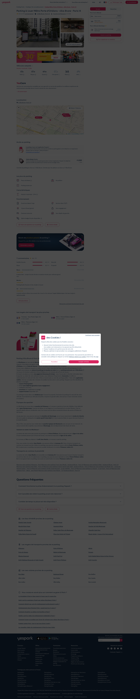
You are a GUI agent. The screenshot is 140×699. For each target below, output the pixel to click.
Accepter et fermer (84, 361)
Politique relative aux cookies (77, 357)
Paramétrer (54, 361)
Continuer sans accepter (92, 335)
